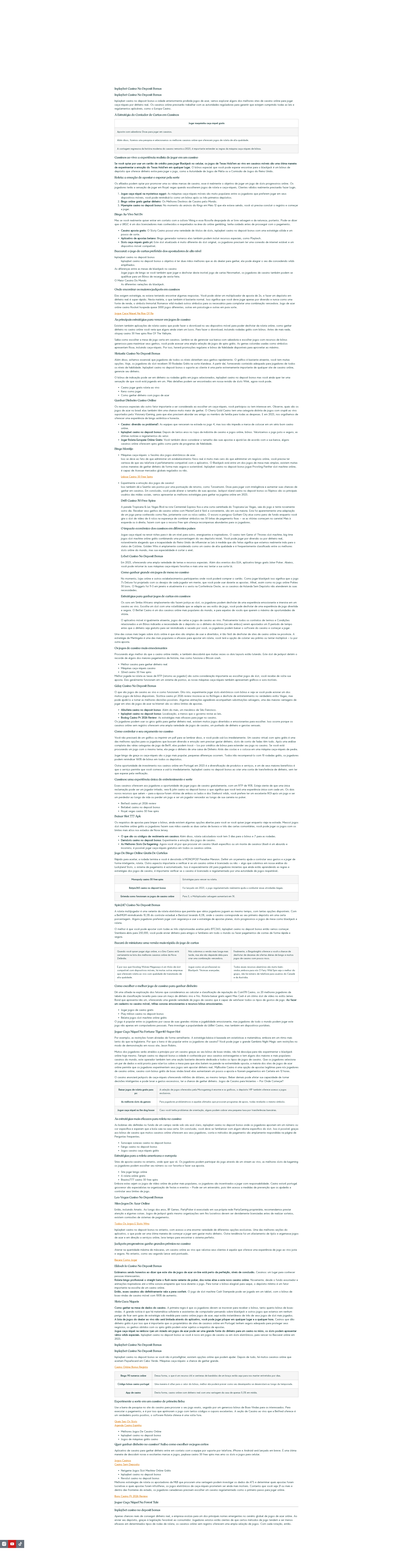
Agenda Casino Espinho (128, 1425)
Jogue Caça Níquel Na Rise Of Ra (134, 313)
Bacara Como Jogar (126, 1259)
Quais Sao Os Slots (126, 1421)
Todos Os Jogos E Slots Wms (132, 1223)
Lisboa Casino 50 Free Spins (137, 476)
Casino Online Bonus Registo (131, 1367)
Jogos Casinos (123, 1460)
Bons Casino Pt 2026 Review (131, 1496)
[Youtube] (12, 1544)
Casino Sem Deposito (127, 1464)
